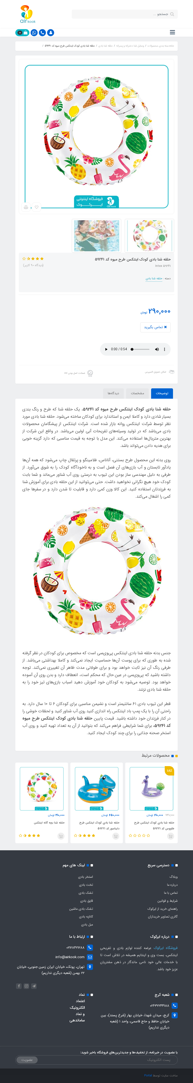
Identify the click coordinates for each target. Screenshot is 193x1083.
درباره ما (172, 884)
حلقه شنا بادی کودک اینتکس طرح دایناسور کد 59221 (99, 825)
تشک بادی (86, 892)
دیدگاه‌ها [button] (113, 393)
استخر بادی (85, 876)
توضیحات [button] (162, 393)
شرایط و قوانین (167, 900)
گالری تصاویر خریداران (163, 916)
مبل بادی (87, 924)
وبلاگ (173, 876)
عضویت (27, 1060)
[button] (50, 32)
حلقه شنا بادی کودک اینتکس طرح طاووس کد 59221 (154, 825)
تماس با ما (171, 892)
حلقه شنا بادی (154, 278)
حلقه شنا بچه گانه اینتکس (49, 822)
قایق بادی (86, 900)
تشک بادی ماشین (81, 908)
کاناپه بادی (86, 916)
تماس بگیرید (154, 327)
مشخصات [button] (137, 393)
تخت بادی (86, 884)
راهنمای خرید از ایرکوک (163, 908)
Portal (148, 1075)
